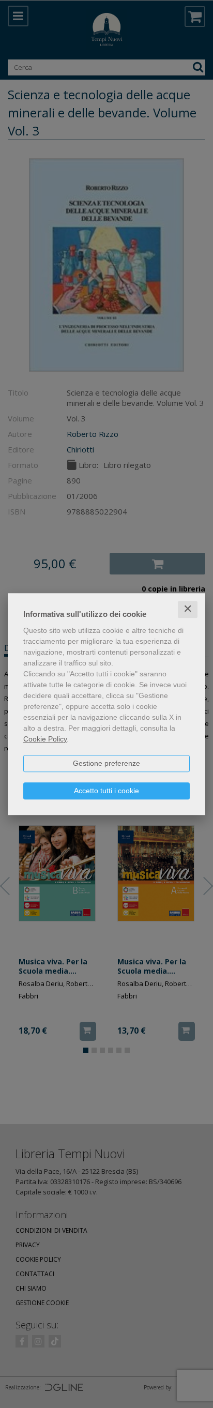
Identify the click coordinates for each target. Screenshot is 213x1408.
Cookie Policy (45, 739)
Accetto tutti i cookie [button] (106, 790)
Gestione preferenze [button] (106, 763)
